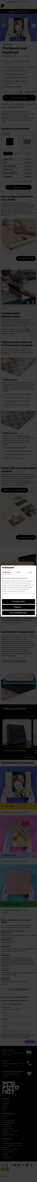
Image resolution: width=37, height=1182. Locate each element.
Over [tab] (30, 572)
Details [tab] (18, 572)
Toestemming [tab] (6, 572)
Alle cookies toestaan (18, 601)
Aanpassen (17, 607)
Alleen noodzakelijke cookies (18, 612)
